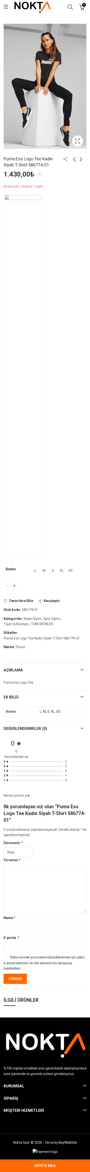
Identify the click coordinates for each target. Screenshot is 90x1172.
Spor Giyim (51, 619)
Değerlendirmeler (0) (25, 728)
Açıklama (13, 670)
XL (53, 711)
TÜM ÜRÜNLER (42, 624)
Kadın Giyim (32, 619)
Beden (11, 569)
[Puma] (23, 376)
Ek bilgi (11, 697)
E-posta (11, 938)
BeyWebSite (68, 1142)
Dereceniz (13, 843)
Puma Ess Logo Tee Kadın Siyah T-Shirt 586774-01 (42, 638)
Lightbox (77, 141)
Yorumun (12, 860)
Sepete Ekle (45, 1166)
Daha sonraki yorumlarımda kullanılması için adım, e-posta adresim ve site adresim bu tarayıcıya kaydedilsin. (44, 962)
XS (58, 711)
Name (9, 918)
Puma (20, 647)
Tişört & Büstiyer (16, 624)
